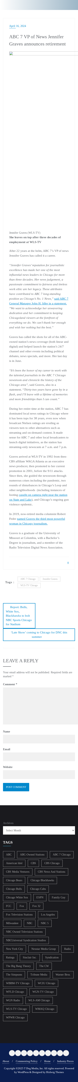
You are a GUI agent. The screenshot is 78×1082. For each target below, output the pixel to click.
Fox (22, 906)
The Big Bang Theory (18, 966)
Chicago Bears (14, 880)
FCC (8, 906)
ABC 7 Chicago (28, 579)
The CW (44, 966)
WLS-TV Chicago (29, 585)
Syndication (52, 957)
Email (6, 749)
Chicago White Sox (17, 897)
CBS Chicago (52, 863)
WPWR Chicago (15, 1017)
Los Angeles (48, 914)
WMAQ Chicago (44, 1008)
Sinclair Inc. (30, 957)
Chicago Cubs (38, 888)
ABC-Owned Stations (32, 854)
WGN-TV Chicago (43, 991)
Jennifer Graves (50, 579)
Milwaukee (12, 923)
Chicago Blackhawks (42, 880)
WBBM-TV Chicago (17, 983)
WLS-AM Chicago (39, 1000)
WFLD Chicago (15, 991)
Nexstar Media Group (43, 948)
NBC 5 (45, 923)
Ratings (10, 957)
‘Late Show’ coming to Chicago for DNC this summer (39, 634)
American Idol (14, 863)
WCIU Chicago (46, 983)
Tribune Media (38, 974)
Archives (8, 823)
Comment (10, 684)
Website (7, 767)
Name (6, 731)
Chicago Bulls (14, 888)
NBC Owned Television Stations (24, 931)
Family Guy (58, 897)
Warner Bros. (63, 974)
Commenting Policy (27, 1061)
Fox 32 (36, 906)
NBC (29, 923)
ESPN (39, 897)
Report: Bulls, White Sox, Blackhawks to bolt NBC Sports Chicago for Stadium (19, 615)
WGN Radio (13, 1000)
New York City (14, 948)
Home (47, 1061)
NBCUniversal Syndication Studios (26, 940)
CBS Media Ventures (17, 871)
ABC (9, 854)
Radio (67, 948)
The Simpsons (14, 974)
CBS (33, 863)
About (5, 1061)
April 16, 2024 (17, 26)
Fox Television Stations (19, 914)
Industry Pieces (65, 1061)
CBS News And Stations (51, 871)
